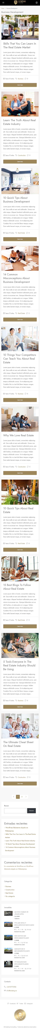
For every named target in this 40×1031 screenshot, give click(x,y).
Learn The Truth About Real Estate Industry (19, 122)
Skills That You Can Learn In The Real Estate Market (19, 45)
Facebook (12, 1003)
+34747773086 (11, 987)
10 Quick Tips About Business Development (16, 200)
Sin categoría (10, 896)
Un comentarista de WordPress (14, 866)
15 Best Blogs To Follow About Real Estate (17, 587)
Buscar (6, 806)
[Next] (26, 797)
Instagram (29, 1003)
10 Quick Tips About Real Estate (18, 510)
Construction (22, 155)
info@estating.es (12, 991)
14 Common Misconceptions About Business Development (16, 278)
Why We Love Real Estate (18, 435)
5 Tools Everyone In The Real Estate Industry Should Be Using (19, 665)
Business (20, 79)
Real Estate (21, 233)
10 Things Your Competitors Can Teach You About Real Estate (19, 358)
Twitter (21, 1003)
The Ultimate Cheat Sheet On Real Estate (18, 744)
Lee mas (20, 85)
